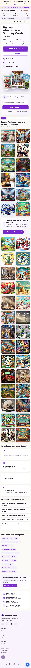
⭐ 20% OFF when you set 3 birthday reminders (15, 7)
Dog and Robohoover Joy (9, 560)
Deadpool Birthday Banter (9, 556)
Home (2, 21)
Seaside (10, 118)
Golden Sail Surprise (7, 564)
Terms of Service (5, 648)
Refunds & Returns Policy (7, 643)
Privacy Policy (4, 652)
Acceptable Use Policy (6, 646)
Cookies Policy (4, 650)
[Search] (28, 18)
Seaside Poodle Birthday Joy (9, 538)
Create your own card (15, 48)
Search (3, 630)
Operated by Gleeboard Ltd (15, 663)
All (3, 118)
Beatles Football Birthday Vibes (10, 553)
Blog (2, 633)
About (2, 635)
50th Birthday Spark (7, 545)
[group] (8, 136)
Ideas (7, 21)
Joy (26, 118)
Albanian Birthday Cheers (9, 549)
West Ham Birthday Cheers (9, 567)
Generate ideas (14, 107)
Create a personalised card (12, 232)
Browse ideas (15, 53)
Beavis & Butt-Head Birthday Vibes (11, 542)
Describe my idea (9, 585)
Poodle (19, 118)
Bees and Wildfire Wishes (8, 571)
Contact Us (3, 637)
